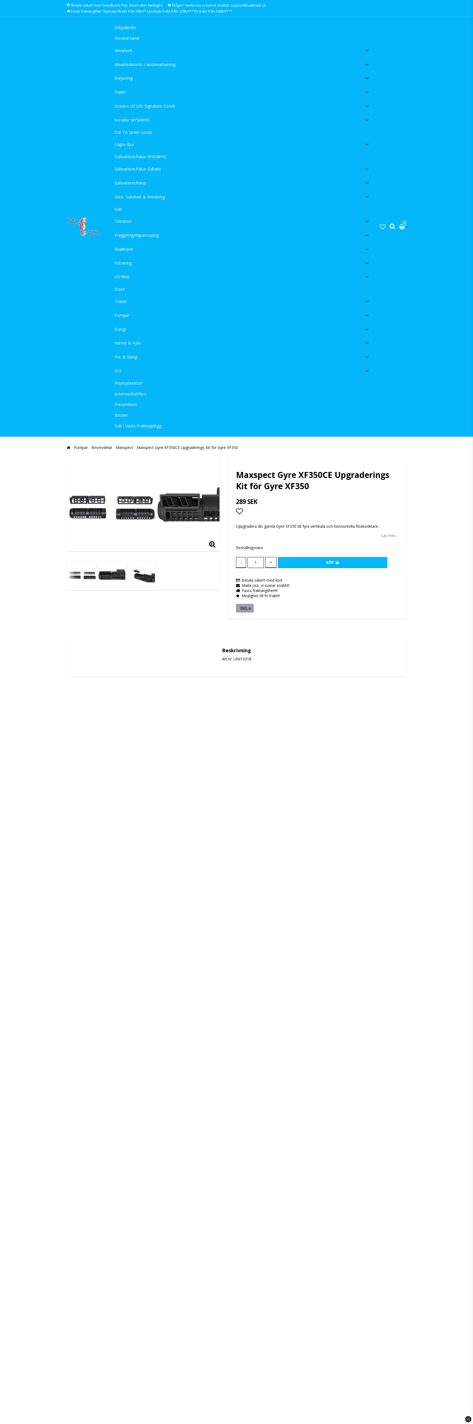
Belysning (124, 78)
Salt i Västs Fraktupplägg (138, 425)
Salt (118, 209)
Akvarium (123, 50)
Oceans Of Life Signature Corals (145, 106)
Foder (120, 92)
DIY (118, 370)
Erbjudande (125, 27)
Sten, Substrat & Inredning (140, 196)
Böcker (121, 415)
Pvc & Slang (126, 356)
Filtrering (123, 263)
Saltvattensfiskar (130, 182)
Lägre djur (124, 144)
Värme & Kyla (127, 343)
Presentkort (126, 404)
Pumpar (122, 315)
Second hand (127, 38)
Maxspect (124, 447)
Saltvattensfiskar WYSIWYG (140, 156)
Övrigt (120, 329)
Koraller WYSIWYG (132, 120)
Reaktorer (124, 249)
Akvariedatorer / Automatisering (145, 64)
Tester (121, 301)
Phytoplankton (128, 383)
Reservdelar (101, 447)
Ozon (120, 289)
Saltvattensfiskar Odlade (138, 169)
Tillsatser (123, 221)
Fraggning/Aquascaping (137, 235)
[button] (383, 226)
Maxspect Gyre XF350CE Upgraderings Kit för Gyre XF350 (187, 447)
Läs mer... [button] (389, 535)
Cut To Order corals (133, 132)
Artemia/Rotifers (130, 393)
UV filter (122, 276)
